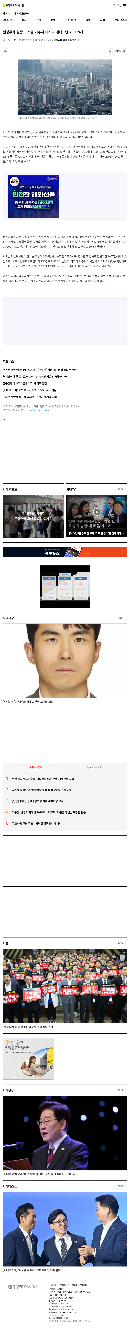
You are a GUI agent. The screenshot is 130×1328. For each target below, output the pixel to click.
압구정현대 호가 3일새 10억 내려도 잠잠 (25, 383)
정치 (24, 20)
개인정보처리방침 (79, 1284)
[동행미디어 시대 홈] (13, 5)
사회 (102, 20)
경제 (38, 20)
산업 (53, 20)
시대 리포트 (10, 489)
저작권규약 (64, 1284)
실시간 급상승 (94, 767)
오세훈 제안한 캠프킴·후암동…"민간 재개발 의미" (30, 397)
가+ (125, 51)
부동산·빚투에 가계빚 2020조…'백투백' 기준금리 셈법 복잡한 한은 (39, 370)
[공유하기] (114, 5)
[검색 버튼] (119, 5)
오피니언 (7, 20)
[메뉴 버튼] (125, 5)
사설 (5, 943)
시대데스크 (10, 1186)
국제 (88, 20)
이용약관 (52, 1284)
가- (110, 51)
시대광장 (8, 1090)
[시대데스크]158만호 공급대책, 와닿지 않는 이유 (29, 390)
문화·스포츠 (121, 20)
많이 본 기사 (35, 767)
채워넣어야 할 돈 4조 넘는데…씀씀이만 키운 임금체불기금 (35, 376)
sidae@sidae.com (37, 410)
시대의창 (8, 618)
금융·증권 (70, 20)
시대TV (71, 489)
